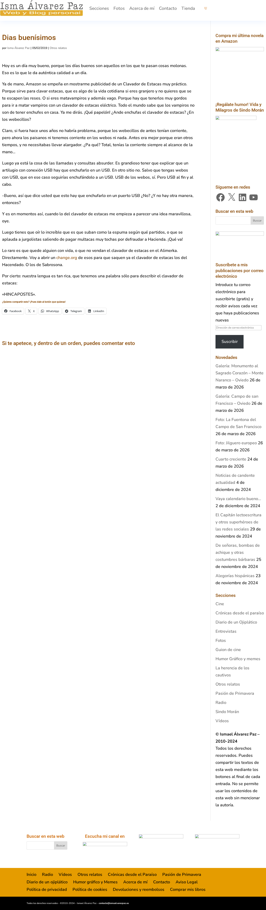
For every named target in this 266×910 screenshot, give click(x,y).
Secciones (99, 8)
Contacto (168, 8)
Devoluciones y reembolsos (138, 889)
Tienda (188, 8)
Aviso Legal (187, 882)
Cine (220, 604)
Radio (221, 702)
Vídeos (222, 721)
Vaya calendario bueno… (238, 499)
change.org (66, 257)
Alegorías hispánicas (235, 576)
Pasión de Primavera (235, 693)
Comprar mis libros (188, 889)
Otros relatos (58, 48)
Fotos (119, 8)
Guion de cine (228, 649)
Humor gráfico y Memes (95, 882)
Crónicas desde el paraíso (240, 613)
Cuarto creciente (231, 459)
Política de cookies (90, 889)
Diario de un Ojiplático (236, 622)
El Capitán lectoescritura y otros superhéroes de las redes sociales (238, 522)
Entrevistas (226, 631)
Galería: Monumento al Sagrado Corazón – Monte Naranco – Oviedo (240, 373)
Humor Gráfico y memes (238, 659)
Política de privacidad (47, 889)
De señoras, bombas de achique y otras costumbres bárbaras (238, 552)
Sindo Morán (227, 712)
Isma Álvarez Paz (18, 48)
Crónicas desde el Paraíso (132, 874)
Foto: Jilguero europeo (236, 443)
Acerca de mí (141, 8)
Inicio (31, 874)
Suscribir (230, 341)
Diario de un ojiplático (47, 882)
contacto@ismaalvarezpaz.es (114, 903)
